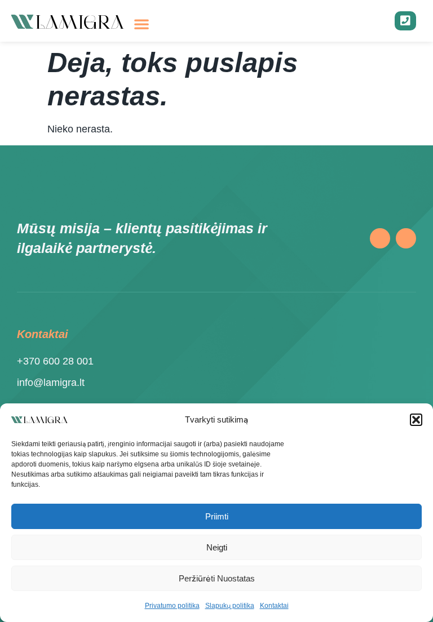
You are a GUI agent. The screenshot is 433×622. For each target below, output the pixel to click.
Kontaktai (274, 606)
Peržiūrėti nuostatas (217, 578)
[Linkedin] (406, 238)
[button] (416, 419)
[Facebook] (380, 238)
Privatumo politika (172, 606)
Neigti (216, 547)
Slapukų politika (229, 606)
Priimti (216, 516)
